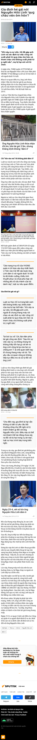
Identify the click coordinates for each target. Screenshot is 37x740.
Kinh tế (29, 692)
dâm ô (4, 632)
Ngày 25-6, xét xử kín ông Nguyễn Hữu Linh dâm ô (15, 510)
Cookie (25, 712)
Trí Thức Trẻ (8, 43)
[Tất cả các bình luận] (3, 737)
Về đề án (4, 709)
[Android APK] (7, 720)
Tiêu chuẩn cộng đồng (15, 712)
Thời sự (12, 628)
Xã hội (18, 628)
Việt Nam (4, 628)
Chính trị (20, 692)
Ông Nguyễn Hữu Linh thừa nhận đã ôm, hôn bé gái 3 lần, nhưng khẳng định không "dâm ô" (18, 146)
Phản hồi (4, 712)
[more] (34, 153)
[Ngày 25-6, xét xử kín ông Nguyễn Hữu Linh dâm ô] (18, 494)
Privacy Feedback (20, 715)
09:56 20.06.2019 (6, 19)
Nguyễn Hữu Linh (27, 628)
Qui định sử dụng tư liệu (15, 709)
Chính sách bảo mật (7, 715)
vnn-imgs (8, 412)
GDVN (7, 242)
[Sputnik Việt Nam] (6, 3)
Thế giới (12, 692)
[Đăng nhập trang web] (30, 2)
